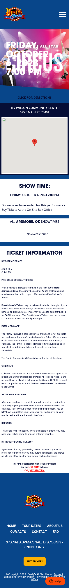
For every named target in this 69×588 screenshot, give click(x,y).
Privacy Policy (26, 576)
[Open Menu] (62, 14)
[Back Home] (14, 14)
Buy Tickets (34, 561)
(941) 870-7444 (37, 470)
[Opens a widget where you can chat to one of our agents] (55, 581)
